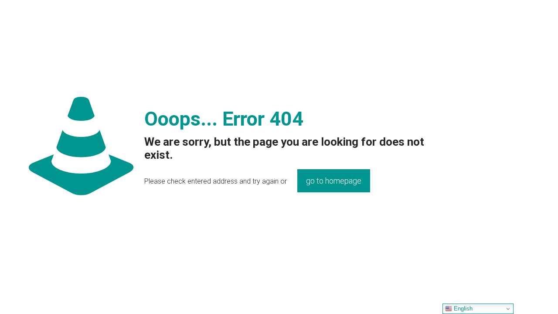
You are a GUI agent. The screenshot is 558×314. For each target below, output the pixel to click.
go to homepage (333, 180)
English (462, 308)
